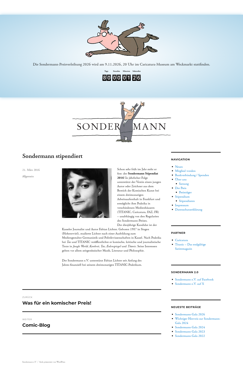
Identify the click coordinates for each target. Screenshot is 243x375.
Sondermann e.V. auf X (189, 284)
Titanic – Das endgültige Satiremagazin (190, 246)
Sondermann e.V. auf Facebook (194, 279)
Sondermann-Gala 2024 (190, 327)
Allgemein (28, 176)
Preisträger (185, 192)
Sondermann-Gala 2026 (190, 314)
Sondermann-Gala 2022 (190, 336)
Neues (179, 167)
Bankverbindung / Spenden (192, 175)
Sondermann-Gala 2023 (190, 332)
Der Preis (180, 188)
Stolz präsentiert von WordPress (52, 362)
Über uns (180, 179)
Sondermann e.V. (29, 362)
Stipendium (182, 197)
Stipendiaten (187, 201)
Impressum (182, 205)
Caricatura (181, 240)
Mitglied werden (185, 171)
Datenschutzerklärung (188, 210)
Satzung (184, 184)
